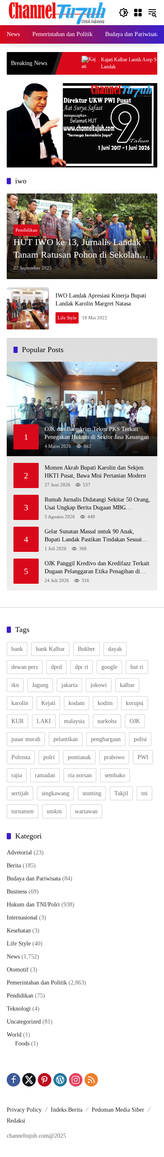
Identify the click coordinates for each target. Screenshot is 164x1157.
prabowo (114, 757)
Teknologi (19, 1009)
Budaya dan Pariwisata (34, 878)
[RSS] (91, 1079)
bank (17, 649)
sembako (115, 775)
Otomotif (18, 969)
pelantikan (65, 739)
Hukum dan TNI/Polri (33, 904)
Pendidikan (26, 229)
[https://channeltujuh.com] (58, 12)
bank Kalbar (50, 649)
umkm (54, 811)
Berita (14, 865)
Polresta (20, 757)
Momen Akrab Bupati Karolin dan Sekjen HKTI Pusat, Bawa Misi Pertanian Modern (97, 472)
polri (49, 757)
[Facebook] (13, 1079)
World (14, 1035)
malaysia (74, 721)
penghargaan (106, 739)
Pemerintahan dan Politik (37, 982)
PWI (143, 757)
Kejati (48, 703)
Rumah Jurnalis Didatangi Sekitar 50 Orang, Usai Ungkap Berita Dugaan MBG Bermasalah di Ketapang (97, 504)
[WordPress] (60, 1079)
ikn (15, 685)
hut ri (136, 667)
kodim (105, 703)
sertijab (20, 793)
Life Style (67, 317)
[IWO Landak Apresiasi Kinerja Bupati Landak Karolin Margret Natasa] (28, 308)
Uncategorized (24, 1022)
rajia (16, 775)
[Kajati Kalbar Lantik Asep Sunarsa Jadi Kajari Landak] (72, 63)
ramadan (45, 775)
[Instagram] (75, 1079)
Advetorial (19, 852)
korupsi (134, 703)
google (109, 667)
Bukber (86, 649)
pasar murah (25, 739)
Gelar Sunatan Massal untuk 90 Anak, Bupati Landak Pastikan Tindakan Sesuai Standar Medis (93, 536)
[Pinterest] (44, 1079)
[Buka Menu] (138, 13)
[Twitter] (29, 1079)
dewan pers (24, 667)
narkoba (107, 721)
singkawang (55, 793)
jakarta (69, 685)
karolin (19, 703)
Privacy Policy (24, 1110)
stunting (91, 793)
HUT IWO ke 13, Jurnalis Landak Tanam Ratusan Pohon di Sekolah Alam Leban (77, 249)
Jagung (40, 685)
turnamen (22, 811)
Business (17, 891)
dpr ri (81, 667)
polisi (140, 739)
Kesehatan (19, 930)
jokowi (98, 685)
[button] (124, 13)
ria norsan (80, 775)
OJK (135, 721)
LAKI (44, 721)
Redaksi (16, 1121)
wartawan (86, 811)
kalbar (127, 685)
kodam (77, 703)
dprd (56, 667)
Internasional (22, 917)
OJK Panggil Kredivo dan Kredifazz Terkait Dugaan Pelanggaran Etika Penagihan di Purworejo (97, 568)
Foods (22, 1043)
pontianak (79, 757)
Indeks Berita (66, 1110)
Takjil (121, 793)
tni (144, 793)
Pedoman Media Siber (118, 1110)
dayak (115, 649)
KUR (17, 721)
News (13, 956)
